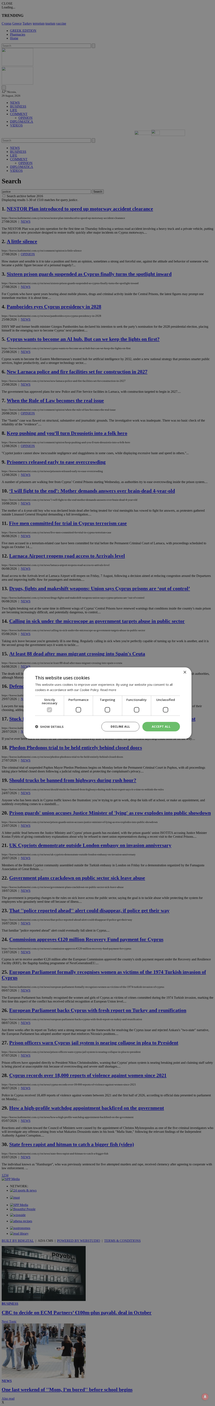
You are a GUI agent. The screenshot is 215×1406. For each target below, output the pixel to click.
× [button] (184, 672)
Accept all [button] (161, 726)
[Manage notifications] (205, 1396)
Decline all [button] (120, 726)
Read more (108, 690)
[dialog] (107, 703)
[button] (49, 726)
